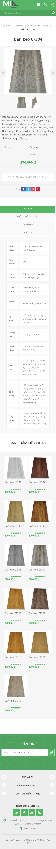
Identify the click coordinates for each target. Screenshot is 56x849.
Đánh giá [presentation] (28, 224)
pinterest (33, 189)
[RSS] (39, 812)
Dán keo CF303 (12, 526)
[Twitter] (16, 812)
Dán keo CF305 (37, 526)
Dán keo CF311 (37, 657)
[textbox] (25, 13)
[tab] (27, 209)
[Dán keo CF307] (40, 555)
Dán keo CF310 (12, 657)
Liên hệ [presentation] (28, 231)
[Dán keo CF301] (15, 467)
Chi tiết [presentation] (27, 209)
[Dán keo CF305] (40, 511)
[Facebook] (24, 812)
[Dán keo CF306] (15, 555)
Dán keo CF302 (37, 482)
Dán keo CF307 (37, 569)
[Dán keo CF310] (15, 642)
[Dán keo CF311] (40, 642)
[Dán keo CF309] (40, 599)
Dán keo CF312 (12, 700)
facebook (23, 189)
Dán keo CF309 (37, 613)
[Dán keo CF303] (15, 511)
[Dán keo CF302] (40, 467)
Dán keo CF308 (12, 613)
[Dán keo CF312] (15, 686)
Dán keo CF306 (12, 569)
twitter (28, 189)
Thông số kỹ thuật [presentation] (28, 216)
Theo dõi (51, 752)
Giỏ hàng (52, 4)
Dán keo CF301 (12, 482)
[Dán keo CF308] (15, 599)
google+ (38, 189)
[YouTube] (32, 812)
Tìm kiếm (53, 13)
